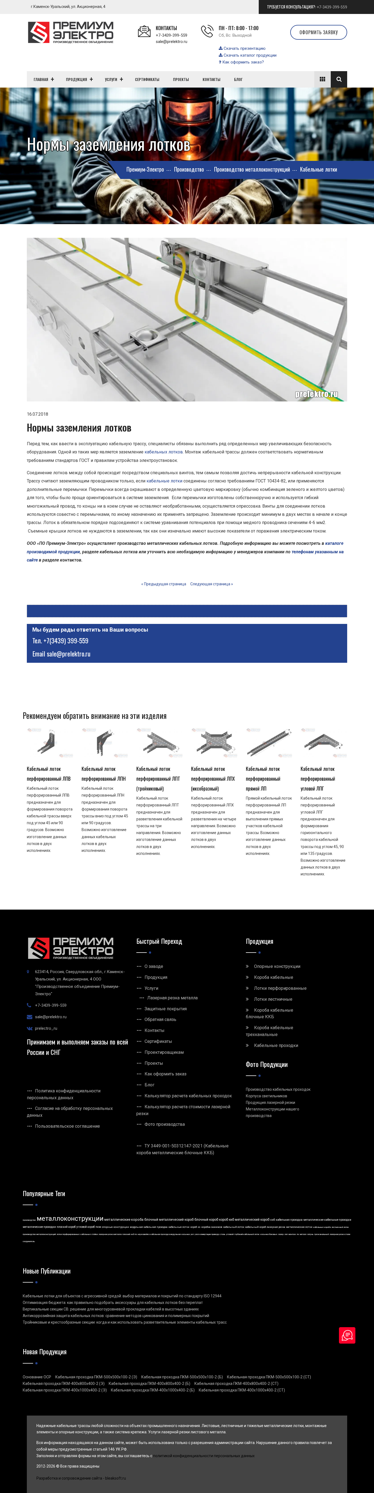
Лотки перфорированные (280, 988)
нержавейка (143, 1234)
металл (303, 1234)
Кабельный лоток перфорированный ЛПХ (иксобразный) (213, 778)
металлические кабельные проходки (327, 1219)
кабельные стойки (89, 1234)
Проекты (154, 1063)
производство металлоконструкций (39, 1234)
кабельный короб (255, 1227)
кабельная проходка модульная (165, 1234)
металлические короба (123, 1219)
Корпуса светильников (266, 1096)
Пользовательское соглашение (67, 1126)
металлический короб (252, 1220)
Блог (149, 1084)
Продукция (156, 977)
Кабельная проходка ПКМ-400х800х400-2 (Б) (149, 1383)
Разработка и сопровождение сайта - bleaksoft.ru (81, 1478)
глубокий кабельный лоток (247, 1234)
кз (199, 1227)
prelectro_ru (46, 1028)
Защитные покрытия (166, 1008)
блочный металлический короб (169, 1220)
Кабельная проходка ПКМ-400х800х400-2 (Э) (64, 1383)
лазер (281, 1234)
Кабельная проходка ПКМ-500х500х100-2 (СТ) (269, 1377)
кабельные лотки (164, 481)
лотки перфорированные (68, 1234)
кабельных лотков (164, 452)
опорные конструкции (115, 1227)
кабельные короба (322, 1227)
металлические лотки (299, 1227)
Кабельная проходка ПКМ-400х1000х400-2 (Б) (153, 1390)
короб (193, 1227)
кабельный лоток (233, 1227)
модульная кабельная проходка (149, 1227)
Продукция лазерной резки (270, 1102)
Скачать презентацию (244, 48)
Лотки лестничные (273, 999)
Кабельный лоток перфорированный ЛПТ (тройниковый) (158, 778)
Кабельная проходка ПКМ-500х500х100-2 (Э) (96, 1377)
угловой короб (85, 1226)
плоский (126, 1234)
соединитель (29, 1241)
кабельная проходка (289, 1219)
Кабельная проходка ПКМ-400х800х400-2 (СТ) (236, 1383)
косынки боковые (268, 1234)
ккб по (134, 1234)
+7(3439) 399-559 (66, 640)
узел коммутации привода (207, 1234)
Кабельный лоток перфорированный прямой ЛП (263, 778)
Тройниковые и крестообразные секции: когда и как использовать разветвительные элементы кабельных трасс (125, 1322)
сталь (222, 1234)
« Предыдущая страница (163, 584)
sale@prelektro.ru (171, 41)
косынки (186, 1234)
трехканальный (321, 1234)
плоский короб (66, 1226)
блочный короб (206, 1220)
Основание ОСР (37, 1377)
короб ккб (226, 1220)
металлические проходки (39, 1226)
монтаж (292, 1234)
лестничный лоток (340, 1227)
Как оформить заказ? (242, 62)
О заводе (154, 966)
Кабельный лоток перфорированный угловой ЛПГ (318, 778)
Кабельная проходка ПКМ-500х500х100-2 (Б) (182, 1377)
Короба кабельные (273, 977)
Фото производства (165, 1124)
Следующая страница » (211, 584)
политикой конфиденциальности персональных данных (204, 1456)
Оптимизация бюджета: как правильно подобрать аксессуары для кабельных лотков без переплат (113, 1302)
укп (192, 1234)
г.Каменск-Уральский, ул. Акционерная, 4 (68, 6)
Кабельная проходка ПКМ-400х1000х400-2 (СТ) (242, 1390)
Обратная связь (160, 1019)
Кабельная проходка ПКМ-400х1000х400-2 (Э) (65, 1390)
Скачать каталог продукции (250, 55)
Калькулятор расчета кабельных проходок (188, 1095)
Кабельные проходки (276, 1045)
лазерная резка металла (110, 1234)
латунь (310, 1234)
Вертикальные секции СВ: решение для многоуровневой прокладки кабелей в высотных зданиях (111, 1309)
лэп (286, 1234)
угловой (230, 1234)
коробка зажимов (211, 1227)
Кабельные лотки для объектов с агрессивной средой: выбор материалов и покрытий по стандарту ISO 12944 (122, 1296)
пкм (98, 1226)
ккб (272, 1219)
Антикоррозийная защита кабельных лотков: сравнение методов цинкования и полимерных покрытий (116, 1315)
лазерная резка (276, 1227)
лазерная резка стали (340, 1234)
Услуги (151, 988)
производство (29, 1220)
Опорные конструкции (277, 966)
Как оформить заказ (165, 1074)
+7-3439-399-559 (332, 7)
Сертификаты (158, 1041)
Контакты (155, 1030)
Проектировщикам (164, 1052)
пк (298, 1234)
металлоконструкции (70, 1218)
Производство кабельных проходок (278, 1089)
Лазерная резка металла (172, 997)
